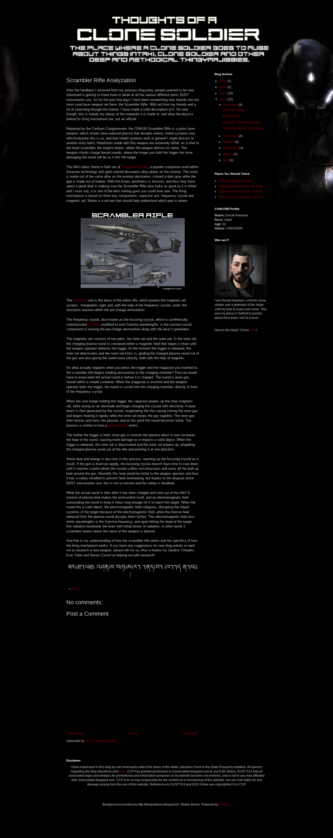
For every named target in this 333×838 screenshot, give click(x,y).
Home (133, 733)
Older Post (190, 733)
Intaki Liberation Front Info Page (241, 186)
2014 (223, 93)
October (229, 142)
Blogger (224, 804)
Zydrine (93, 324)
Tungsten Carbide (134, 167)
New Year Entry (233, 110)
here (253, 330)
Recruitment (231, 116)
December (231, 105)
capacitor (80, 300)
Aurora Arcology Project (235, 181)
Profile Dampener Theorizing (242, 128)
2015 (223, 87)
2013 (223, 99)
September (231, 148)
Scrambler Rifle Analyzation (241, 122)
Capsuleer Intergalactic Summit (241, 191)
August (228, 154)
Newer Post (76, 733)
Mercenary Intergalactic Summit (241, 197)
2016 (223, 81)
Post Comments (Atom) (102, 741)
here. (122, 771)
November (231, 136)
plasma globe (118, 425)
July (226, 160)
